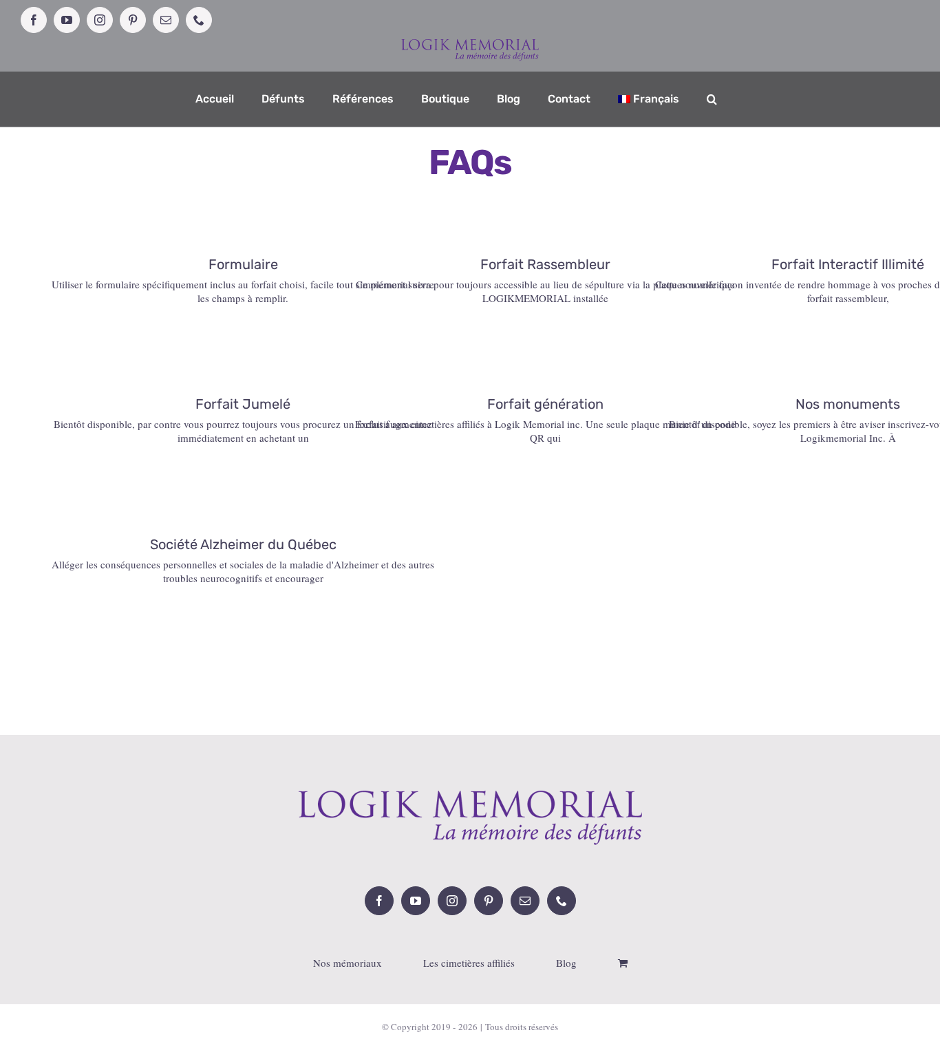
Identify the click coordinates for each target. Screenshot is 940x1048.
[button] (712, 99)
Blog (566, 963)
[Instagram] (452, 900)
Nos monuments (847, 404)
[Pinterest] (488, 900)
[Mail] (525, 900)
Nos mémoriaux (347, 963)
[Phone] (561, 900)
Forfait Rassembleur (545, 264)
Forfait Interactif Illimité (847, 264)
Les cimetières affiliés (469, 963)
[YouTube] (415, 900)
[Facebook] (379, 900)
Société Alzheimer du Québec (243, 544)
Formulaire (243, 264)
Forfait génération (545, 404)
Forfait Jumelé (242, 404)
